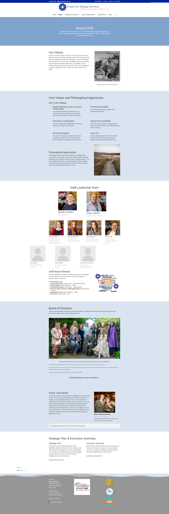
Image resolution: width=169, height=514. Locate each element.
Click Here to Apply (84, 386)
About (60, 14)
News (110, 14)
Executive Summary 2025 (94, 456)
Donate (111, 1)
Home (54, 14)
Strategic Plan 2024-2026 (56, 460)
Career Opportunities (88, 14)
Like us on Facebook (54, 498)
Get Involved (101, 14)
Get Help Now (98, 1)
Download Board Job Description (84, 378)
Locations (105, 1)
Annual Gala (117, 1)
